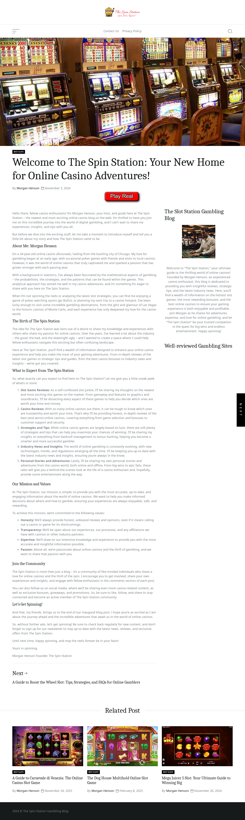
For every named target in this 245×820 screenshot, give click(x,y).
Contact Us (111, 31)
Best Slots (19, 152)
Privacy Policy (132, 31)
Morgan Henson (28, 188)
